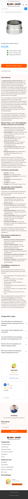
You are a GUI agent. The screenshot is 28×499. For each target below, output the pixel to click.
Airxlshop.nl (12, 297)
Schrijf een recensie (14, 378)
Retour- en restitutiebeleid (7, 467)
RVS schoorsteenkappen (10, 278)
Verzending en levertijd (6, 71)
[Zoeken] (25, 8)
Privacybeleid (4, 464)
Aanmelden (14, 431)
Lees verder (6, 397)
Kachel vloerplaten (8, 291)
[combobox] (12, 8)
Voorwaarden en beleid (14, 495)
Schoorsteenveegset (9, 285)
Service (3, 456)
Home (2, 12)
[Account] (23, 4)
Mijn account (4, 472)
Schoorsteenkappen (8, 275)
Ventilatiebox (4, 454)
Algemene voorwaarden (6, 469)
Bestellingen (4, 462)
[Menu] (1, 4)
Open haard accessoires (9, 288)
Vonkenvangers (7, 282)
